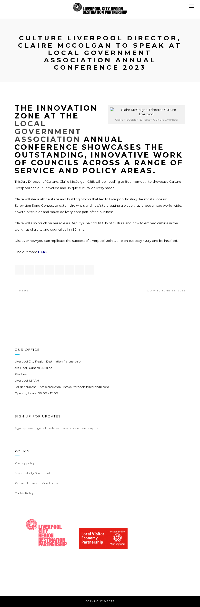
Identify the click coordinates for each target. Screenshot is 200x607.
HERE (42, 252)
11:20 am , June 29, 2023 (164, 290)
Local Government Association (48, 131)
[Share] (19, 270)
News (24, 290)
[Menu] (191, 6)
